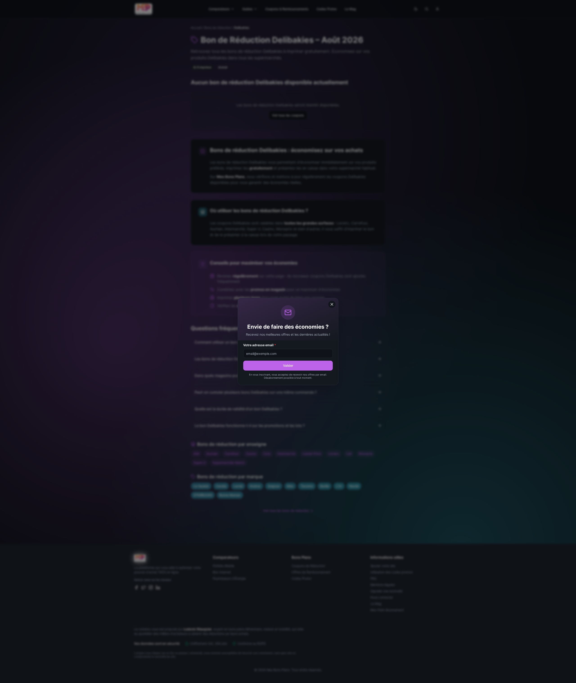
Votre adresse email (259, 345)
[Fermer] (331, 304)
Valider (288, 365)
